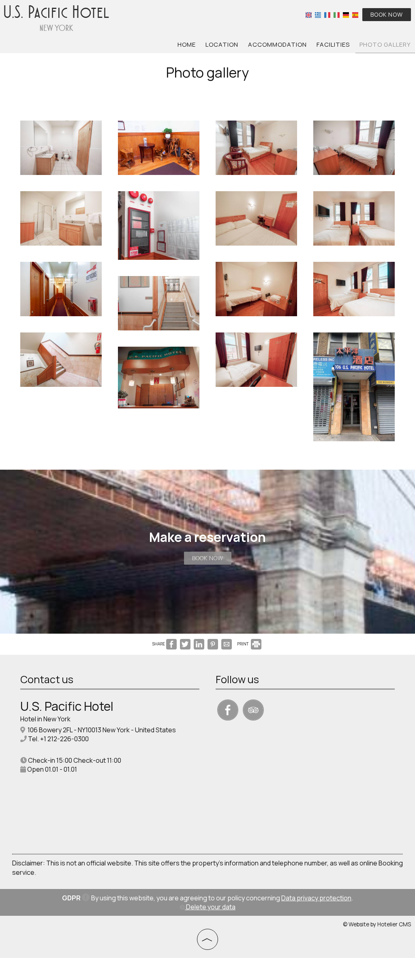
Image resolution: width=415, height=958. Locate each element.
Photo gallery (385, 44)
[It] (337, 14)
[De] (346, 14)
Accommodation (277, 44)
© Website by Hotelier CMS (377, 924)
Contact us (46, 679)
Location (221, 44)
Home (187, 44)
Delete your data (210, 906)
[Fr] (327, 14)
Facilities (333, 44)
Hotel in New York (45, 718)
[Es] (355, 14)
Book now (386, 14)
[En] (309, 14)
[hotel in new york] (56, 17)
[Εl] (318, 14)
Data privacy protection (316, 897)
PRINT (243, 644)
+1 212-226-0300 (64, 738)
